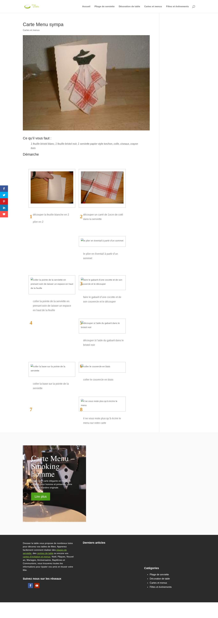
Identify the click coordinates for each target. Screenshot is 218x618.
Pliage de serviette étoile (175, 557)
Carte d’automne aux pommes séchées (147, 489)
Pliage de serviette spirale (119, 551)
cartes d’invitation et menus (36, 556)
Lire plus (41, 496)
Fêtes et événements (177, 6)
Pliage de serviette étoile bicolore (119, 563)
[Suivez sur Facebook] (30, 585)
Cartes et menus (153, 6)
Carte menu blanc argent (141, 468)
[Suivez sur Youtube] (36, 585)
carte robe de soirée (136, 449)
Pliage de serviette (104, 6)
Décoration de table (129, 6)
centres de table (45, 553)
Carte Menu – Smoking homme (53, 466)
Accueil (86, 6)
